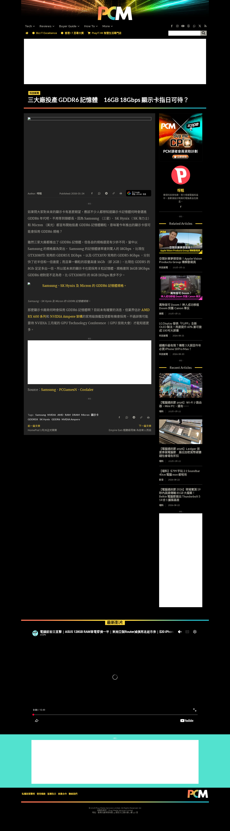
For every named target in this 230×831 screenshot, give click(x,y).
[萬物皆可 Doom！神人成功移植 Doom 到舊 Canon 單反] (180, 287)
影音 (161, 479)
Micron (85, 414)
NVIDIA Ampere (71, 419)
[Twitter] (200, 26)
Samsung (48, 390)
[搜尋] (203, 33)
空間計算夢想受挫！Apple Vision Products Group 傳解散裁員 (180, 260)
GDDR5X (33, 419)
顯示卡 (95, 414)
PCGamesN (68, 390)
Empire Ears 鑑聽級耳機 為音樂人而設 (130, 430)
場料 (161, 411)
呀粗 (39, 193)
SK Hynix (45, 419)
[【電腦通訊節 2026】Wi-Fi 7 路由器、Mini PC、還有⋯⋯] (180, 385)
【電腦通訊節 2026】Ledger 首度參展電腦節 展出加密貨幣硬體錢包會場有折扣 (180, 452)
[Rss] (205, 26)
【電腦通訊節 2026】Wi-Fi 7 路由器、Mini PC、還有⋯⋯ (180, 404)
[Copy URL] (113, 193)
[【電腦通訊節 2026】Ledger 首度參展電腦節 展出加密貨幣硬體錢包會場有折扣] (180, 431)
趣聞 (161, 313)
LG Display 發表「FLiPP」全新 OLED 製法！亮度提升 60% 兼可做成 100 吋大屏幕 (180, 327)
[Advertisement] (115, 61)
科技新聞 (34, 92)
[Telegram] (106, 193)
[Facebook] (171, 26)
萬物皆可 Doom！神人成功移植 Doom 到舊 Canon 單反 (179, 306)
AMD (60, 414)
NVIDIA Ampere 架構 (66, 316)
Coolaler (86, 390)
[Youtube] (183, 26)
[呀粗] (180, 175)
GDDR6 (55, 419)
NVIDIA (51, 414)
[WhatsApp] (99, 193)
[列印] (121, 193)
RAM (68, 414)
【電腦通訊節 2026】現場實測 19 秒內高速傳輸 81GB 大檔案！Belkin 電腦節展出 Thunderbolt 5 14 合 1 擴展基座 (179, 495)
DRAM (76, 414)
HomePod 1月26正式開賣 (42, 430)
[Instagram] (177, 26)
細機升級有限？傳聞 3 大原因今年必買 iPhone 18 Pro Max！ (180, 347)
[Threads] (188, 26)
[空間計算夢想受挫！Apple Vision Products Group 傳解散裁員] (180, 241)
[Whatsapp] (194, 26)
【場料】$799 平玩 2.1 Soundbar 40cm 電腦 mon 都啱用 (181, 472)
